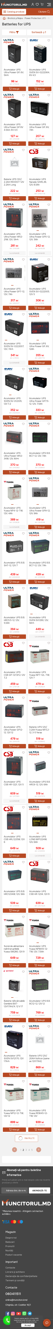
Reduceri (10, 1242)
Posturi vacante (13, 1254)
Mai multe (30, 1138)
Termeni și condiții (14, 1280)
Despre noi (11, 1237)
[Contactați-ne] (47, 1323)
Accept (28, 1325)
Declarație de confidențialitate (21, 1276)
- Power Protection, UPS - (35, 18)
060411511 (13, 1294)
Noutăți (9, 1250)
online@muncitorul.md (16, 1300)
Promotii (9, 1246)
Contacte (10, 1267)
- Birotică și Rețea (14, 18)
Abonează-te (39, 1190)
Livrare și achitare (15, 1272)
